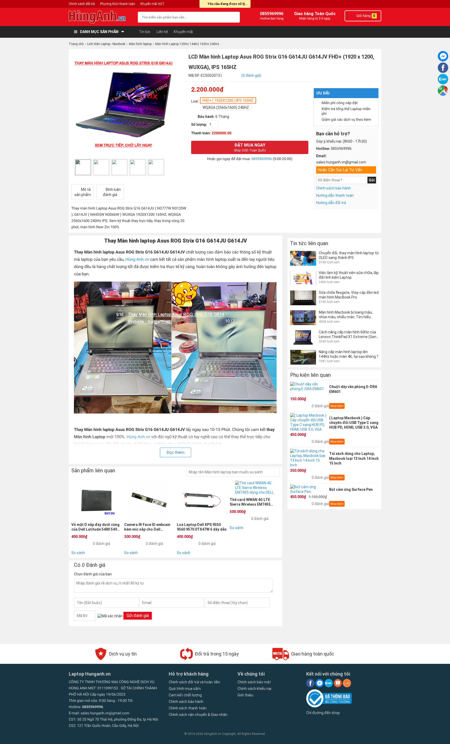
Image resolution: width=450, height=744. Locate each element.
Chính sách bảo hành (333, 188)
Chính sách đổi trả (82, 4)
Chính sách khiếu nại (254, 688)
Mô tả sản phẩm (82, 192)
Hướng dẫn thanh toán (335, 195)
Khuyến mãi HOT (152, 4)
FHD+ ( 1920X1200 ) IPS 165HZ (228, 100)
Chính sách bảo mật (254, 682)
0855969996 (261, 159)
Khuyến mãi (183, 32)
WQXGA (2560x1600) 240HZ (226, 107)
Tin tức (145, 32)
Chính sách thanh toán (188, 708)
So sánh (78, 553)
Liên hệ (162, 32)
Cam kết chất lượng (185, 695)
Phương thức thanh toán (117, 4)
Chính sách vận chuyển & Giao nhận (198, 715)
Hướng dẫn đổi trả (331, 203)
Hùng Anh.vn (137, 259)
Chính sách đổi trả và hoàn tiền (194, 682)
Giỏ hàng (365, 16)
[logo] (101, 16)
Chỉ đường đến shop (323, 713)
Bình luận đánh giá (112, 192)
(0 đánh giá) (251, 75)
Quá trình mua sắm (185, 688)
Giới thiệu (245, 695)
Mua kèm (336, 406)
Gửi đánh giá (138, 615)
